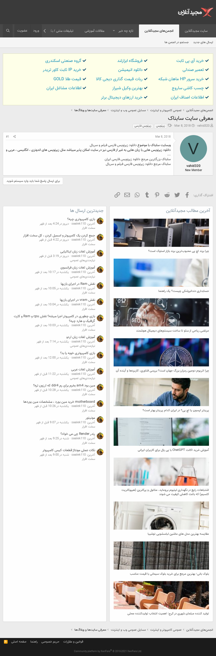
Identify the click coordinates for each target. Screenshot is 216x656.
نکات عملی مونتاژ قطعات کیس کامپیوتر (68, 450)
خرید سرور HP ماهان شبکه (181, 79)
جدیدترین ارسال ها (87, 210)
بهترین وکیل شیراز (127, 88)
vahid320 (203, 126)
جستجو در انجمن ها (177, 42)
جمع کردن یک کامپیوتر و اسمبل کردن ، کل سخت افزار (59, 235)
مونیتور (90, 417)
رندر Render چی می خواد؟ (77, 433)
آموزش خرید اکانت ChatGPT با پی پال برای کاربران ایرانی (173, 450)
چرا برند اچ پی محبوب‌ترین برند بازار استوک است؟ (178, 251)
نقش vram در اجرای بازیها (77, 300)
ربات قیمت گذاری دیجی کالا (119, 79)
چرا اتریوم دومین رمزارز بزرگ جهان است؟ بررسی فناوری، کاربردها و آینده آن (162, 370)
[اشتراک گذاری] (14, 137)
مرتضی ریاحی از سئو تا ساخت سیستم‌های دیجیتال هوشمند (172, 330)
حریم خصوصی (50, 641)
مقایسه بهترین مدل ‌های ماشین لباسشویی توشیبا (178, 534)
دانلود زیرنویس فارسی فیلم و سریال (113, 145)
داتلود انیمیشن (130, 70)
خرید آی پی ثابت (190, 61)
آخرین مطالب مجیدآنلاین (188, 210)
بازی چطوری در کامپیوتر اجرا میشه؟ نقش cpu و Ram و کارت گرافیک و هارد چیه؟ (54, 319)
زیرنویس (160, 126)
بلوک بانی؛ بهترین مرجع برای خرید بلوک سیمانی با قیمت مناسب (169, 574)
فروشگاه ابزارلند (130, 61)
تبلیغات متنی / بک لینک (57, 30)
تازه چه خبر (125, 30)
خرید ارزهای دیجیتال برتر (122, 97)
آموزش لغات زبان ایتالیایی (77, 251)
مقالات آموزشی (94, 30)
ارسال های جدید (203, 42)
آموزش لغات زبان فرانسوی (77, 267)
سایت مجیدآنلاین (196, 30)
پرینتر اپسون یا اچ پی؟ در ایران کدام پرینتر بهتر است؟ (176, 410)
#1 (7, 137)
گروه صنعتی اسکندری (63, 61)
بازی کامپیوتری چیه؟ (81, 219)
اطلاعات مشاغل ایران (63, 88)
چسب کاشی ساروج (188, 88)
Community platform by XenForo (108, 651)
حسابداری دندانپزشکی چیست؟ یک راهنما (183, 291)
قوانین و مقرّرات (73, 641)
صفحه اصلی (18, 641)
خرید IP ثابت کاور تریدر (62, 70)
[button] (114, 31)
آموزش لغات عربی (83, 369)
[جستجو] (8, 31)
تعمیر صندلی (193, 70)
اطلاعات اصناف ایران (187, 97)
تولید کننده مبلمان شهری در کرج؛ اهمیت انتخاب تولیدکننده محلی (168, 613)
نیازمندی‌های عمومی (82, 260)
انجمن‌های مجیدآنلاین (159, 30)
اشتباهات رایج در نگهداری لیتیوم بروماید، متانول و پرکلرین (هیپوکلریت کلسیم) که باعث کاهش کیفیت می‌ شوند (165, 492)
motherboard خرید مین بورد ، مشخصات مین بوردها (59, 401)
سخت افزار (88, 228)
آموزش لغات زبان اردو (80, 337)
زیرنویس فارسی (142, 126)
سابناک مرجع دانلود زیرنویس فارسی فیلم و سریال (138, 164)
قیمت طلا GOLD (67, 79)
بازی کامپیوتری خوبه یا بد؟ (77, 353)
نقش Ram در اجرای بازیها (78, 283)
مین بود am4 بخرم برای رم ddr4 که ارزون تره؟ (64, 385)
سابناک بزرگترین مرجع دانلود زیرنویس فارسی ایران (138, 159)
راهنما (34, 641)
